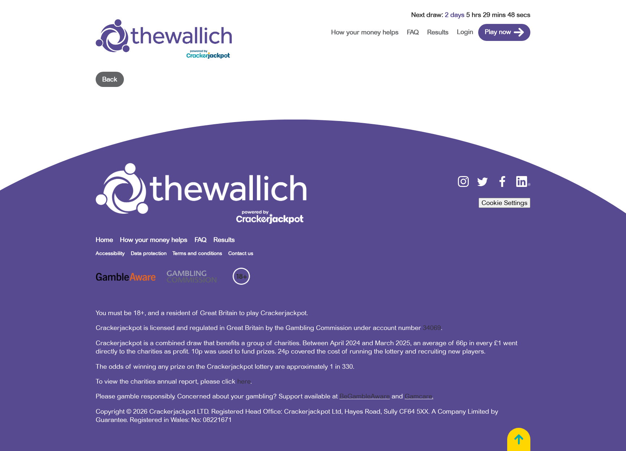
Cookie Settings (504, 203)
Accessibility (110, 253)
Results (437, 32)
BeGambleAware (364, 396)
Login (465, 32)
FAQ (413, 32)
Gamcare (418, 396)
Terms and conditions (197, 253)
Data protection (149, 253)
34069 (432, 328)
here (243, 381)
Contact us (240, 253)
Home (104, 240)
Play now (498, 32)
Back (109, 79)
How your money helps (364, 32)
